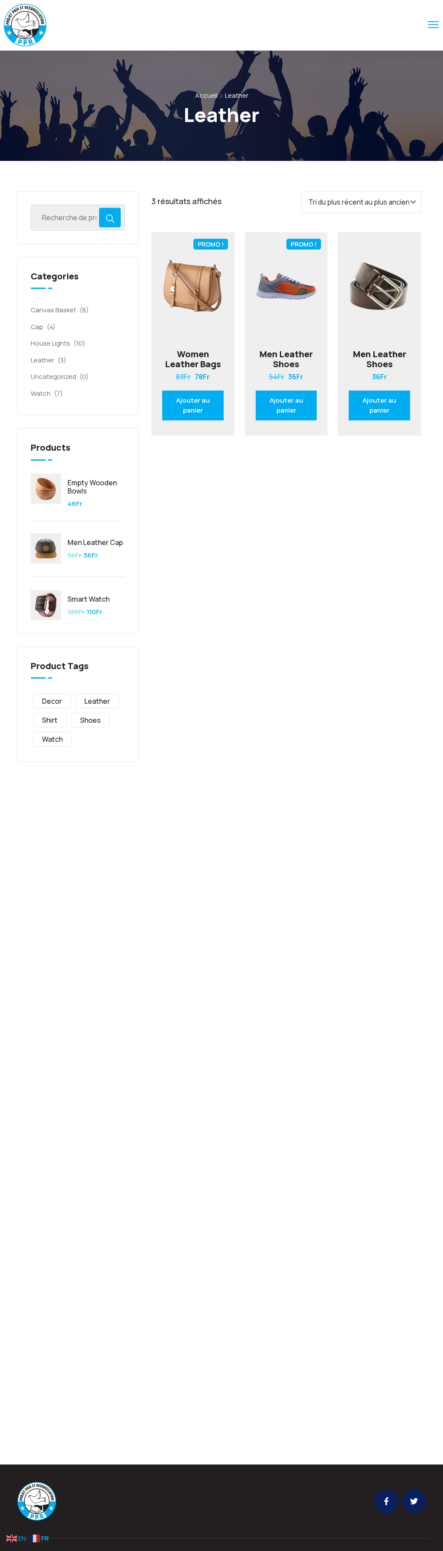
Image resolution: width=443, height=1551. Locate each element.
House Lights (50, 343)
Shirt (50, 720)
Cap (37, 326)
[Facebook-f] (386, 1501)
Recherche (110, 217)
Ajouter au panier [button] (193, 405)
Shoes (90, 720)
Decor (52, 701)
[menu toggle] (433, 24)
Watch (41, 393)
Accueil (206, 95)
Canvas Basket (53, 309)
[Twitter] (414, 1501)
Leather (42, 360)
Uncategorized (53, 376)
